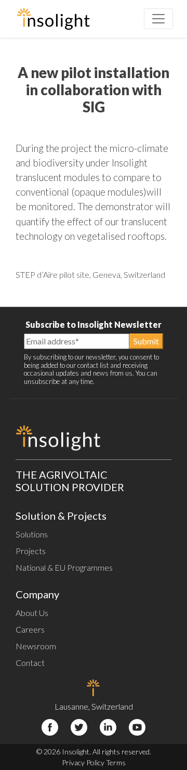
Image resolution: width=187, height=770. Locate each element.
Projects (31, 551)
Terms (116, 762)
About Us (32, 613)
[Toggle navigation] (158, 18)
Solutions (32, 534)
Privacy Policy (83, 762)
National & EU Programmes (64, 567)
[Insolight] (53, 18)
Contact (30, 663)
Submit (146, 341)
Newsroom (36, 646)
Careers (30, 629)
